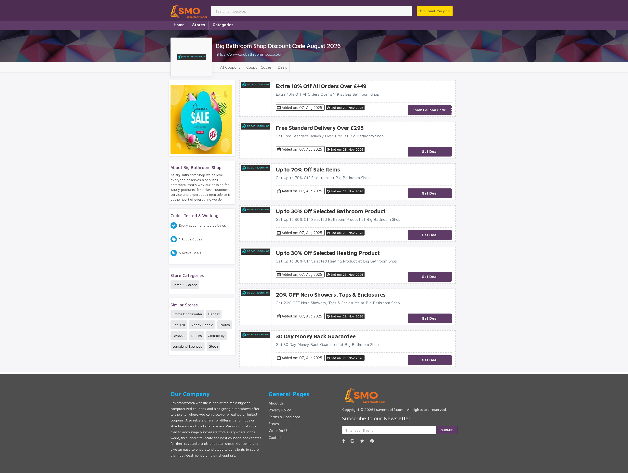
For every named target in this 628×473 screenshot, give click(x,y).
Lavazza (178, 335)
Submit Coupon (436, 11)
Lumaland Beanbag (187, 346)
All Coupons (230, 67)
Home (179, 25)
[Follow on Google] (355, 441)
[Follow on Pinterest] (374, 441)
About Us (276, 403)
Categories (223, 25)
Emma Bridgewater (187, 314)
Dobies (196, 335)
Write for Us (278, 431)
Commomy (216, 335)
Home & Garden (184, 285)
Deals (282, 67)
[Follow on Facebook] (346, 441)
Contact (275, 437)
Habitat (214, 314)
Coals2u (178, 325)
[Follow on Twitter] (364, 441)
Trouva (224, 325)
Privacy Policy (280, 410)
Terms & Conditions (285, 417)
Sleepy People (202, 325)
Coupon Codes (259, 67)
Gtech (213, 346)
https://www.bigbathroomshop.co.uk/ (248, 54)
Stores (198, 25)
